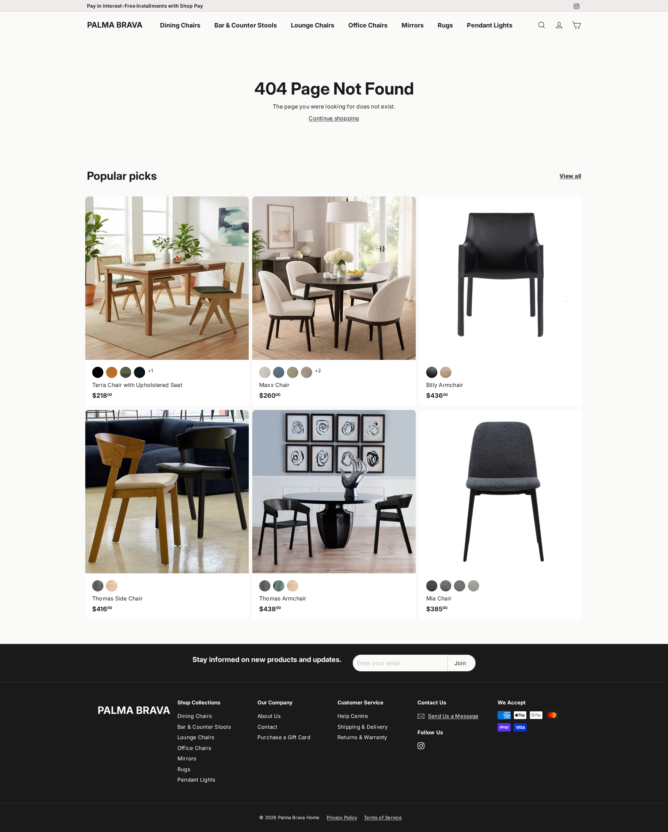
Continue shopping (334, 118)
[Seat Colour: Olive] (125, 372)
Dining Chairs (180, 25)
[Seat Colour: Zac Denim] (278, 372)
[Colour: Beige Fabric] (473, 585)
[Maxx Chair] (334, 301)
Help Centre (352, 716)
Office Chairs (368, 25)
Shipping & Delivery (362, 727)
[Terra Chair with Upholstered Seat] (167, 301)
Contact (267, 727)
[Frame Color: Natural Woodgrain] (111, 585)
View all (570, 175)
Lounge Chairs (312, 25)
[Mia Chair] (501, 515)
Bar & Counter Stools (245, 25)
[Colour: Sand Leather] (445, 372)
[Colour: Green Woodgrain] (278, 585)
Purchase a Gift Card (283, 737)
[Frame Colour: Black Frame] (139, 372)
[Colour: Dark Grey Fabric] (431, 585)
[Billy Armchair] (501, 301)
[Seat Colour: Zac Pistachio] (292, 372)
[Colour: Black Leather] (431, 372)
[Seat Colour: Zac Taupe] (306, 372)
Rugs (445, 25)
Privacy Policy (342, 817)
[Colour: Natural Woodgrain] (292, 585)
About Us (269, 716)
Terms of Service (383, 817)
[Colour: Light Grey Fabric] (459, 585)
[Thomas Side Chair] (167, 515)
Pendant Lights (489, 25)
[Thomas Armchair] (334, 515)
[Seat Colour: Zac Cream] (264, 372)
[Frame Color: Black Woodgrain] (97, 585)
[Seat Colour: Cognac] (111, 372)
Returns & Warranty (362, 737)
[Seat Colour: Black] (97, 372)
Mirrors (412, 25)
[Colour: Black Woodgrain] (264, 585)
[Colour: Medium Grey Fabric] (445, 585)
